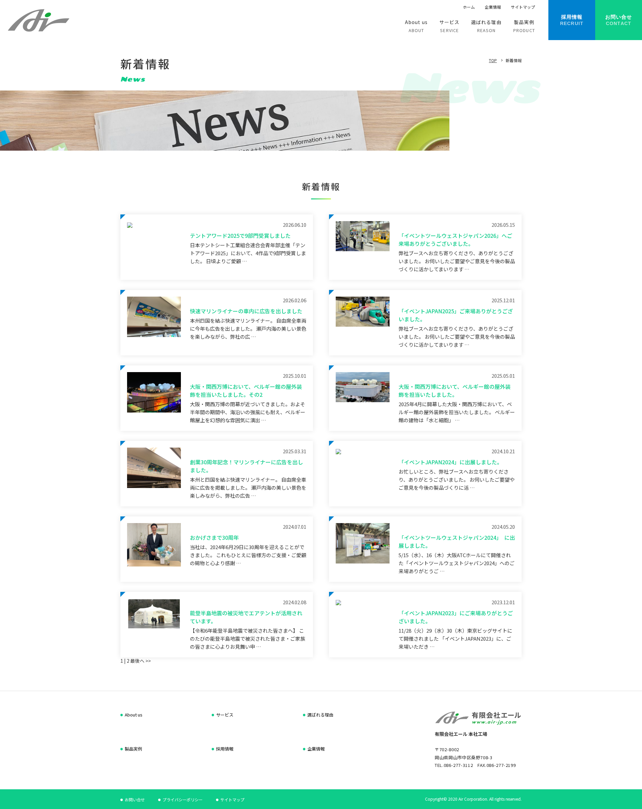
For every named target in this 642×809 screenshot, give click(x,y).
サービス (224, 714)
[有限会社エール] (38, 20)
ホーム (469, 7)
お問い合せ (135, 799)
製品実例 (133, 749)
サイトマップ (523, 7)
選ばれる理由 (320, 714)
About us (133, 714)
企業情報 (493, 7)
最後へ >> (140, 660)
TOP (493, 60)
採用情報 (224, 749)
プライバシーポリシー (183, 799)
